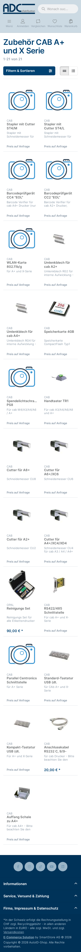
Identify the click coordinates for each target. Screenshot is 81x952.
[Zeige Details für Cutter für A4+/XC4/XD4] (59, 516)
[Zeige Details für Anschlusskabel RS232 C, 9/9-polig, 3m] (59, 724)
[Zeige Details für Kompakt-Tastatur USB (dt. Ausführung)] (22, 724)
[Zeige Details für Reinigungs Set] (22, 585)
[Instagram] (29, 866)
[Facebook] (18, 866)
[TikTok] (40, 866)
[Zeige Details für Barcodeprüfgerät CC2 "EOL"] (59, 170)
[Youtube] (51, 866)
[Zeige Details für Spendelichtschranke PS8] (22, 378)
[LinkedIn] (63, 866)
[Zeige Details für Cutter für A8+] (22, 447)
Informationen (15, 884)
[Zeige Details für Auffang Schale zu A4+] (22, 794)
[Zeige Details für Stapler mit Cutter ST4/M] (22, 101)
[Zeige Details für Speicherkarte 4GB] (59, 309)
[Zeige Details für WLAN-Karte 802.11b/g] (22, 239)
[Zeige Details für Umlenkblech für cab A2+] (59, 239)
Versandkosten (13, 932)
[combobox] (58, 8)
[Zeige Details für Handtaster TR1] (59, 378)
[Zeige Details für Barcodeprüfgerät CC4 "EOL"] (22, 170)
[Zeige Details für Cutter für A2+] (22, 516)
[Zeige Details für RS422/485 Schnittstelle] (59, 585)
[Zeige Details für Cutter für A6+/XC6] (59, 447)
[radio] (64, 70)
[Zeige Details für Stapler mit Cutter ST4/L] (59, 101)
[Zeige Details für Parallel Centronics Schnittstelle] (22, 655)
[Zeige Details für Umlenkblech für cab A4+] (22, 309)
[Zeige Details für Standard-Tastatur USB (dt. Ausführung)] (59, 655)
